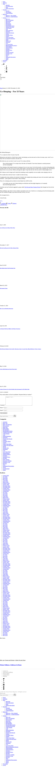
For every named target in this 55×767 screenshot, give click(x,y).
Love (7, 43)
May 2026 (5, 479)
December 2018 (6, 595)
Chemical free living (10, 27)
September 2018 (6, 599)
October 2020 (6, 566)
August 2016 (6, 631)
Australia (7, 10)
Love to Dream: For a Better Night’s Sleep (7, 227)
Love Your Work (9, 44)
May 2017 (5, 619)
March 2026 (5, 482)
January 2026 (6, 484)
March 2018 (5, 606)
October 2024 (6, 504)
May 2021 (5, 557)
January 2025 (6, 500)
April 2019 (5, 589)
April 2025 (5, 496)
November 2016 (6, 627)
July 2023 (5, 523)
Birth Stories (8, 23)
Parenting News (9, 50)
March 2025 (5, 497)
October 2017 (6, 613)
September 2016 (6, 630)
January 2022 (6, 547)
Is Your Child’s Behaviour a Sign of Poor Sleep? (8, 369)
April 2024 (5, 512)
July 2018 (5, 601)
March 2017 (5, 622)
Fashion (7, 34)
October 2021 (6, 550)
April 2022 (5, 543)
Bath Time (8, 22)
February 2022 (6, 545)
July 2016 (5, 632)
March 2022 (5, 544)
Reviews (7, 54)
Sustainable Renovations (11, 57)
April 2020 (5, 574)
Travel (7, 58)
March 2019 (5, 591)
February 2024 (6, 514)
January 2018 (6, 609)
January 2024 (6, 515)
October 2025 (6, 488)
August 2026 (6, 475)
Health (7, 39)
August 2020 (6, 569)
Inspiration (8, 42)
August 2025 (6, 491)
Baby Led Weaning (9, 20)
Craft (7, 29)
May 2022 (5, 541)
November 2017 (6, 612)
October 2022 (6, 535)
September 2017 (6, 614)
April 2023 (5, 527)
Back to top (2, 693)
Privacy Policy (6, 673)
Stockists (4, 9)
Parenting (8, 49)
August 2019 (6, 584)
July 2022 (5, 539)
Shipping (5, 676)
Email (2, 410)
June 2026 (5, 478)
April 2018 (5, 605)
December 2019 (6, 579)
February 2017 (6, 623)
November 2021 (6, 549)
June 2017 (5, 618)
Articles (4, 17)
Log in (4, 61)
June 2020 (5, 571)
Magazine (8, 5)
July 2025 (5, 492)
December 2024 (6, 501)
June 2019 (5, 587)
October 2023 (6, 519)
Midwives (5, 14)
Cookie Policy (6, 674)
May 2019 (5, 588)
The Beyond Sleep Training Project (32, 187)
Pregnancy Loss (9, 53)
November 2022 (6, 534)
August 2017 (6, 615)
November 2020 (6, 565)
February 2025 (6, 499)
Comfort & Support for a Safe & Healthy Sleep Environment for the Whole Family (14, 389)
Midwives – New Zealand (11, 15)
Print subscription (9, 6)
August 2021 (6, 553)
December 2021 (6, 548)
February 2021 (6, 561)
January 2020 (6, 578)
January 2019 (6, 593)
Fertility (7, 36)
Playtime (7, 51)
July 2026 (5, 476)
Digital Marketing (9, 30)
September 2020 (6, 567)
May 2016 (5, 635)
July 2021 (5, 554)
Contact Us (5, 671)
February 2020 (6, 576)
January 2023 (6, 531)
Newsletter (5, 60)
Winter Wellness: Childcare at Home (10, 665)
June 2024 (5, 509)
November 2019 (6, 580)
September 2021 (6, 552)
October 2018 (6, 597)
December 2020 (6, 563)
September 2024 (6, 505)
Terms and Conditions (8, 672)
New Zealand (8, 12)
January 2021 (6, 562)
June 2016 (5, 634)
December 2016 (6, 626)
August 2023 (6, 522)
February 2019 (6, 592)
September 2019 (6, 583)
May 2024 (5, 510)
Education (8, 31)
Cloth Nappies (8, 28)
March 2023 (5, 528)
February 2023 (6, 530)
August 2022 (6, 538)
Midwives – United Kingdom (12, 16)
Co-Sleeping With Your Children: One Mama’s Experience (10, 328)
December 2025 (6, 486)
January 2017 (6, 624)
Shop (4, 4)
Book (7, 7)
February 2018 (6, 608)
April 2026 (5, 480)
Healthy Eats (8, 40)
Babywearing (8, 21)
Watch (7, 59)
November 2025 (6, 487)
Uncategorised (6, 468)
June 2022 (5, 540)
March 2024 (5, 513)
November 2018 (6, 596)
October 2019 (6, 582)
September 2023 (6, 521)
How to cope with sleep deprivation (6, 308)
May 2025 (5, 495)
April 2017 (5, 621)
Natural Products (9, 47)
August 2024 (6, 506)
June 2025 (5, 493)
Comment (2, 405)
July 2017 (5, 617)
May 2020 (5, 573)
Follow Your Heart (9, 37)
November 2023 (6, 518)
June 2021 (5, 556)
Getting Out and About (10, 38)
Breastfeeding (8, 24)
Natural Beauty (9, 46)
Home (4, 1)
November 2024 (6, 502)
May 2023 (5, 526)
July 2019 (5, 586)
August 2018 (6, 600)
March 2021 (5, 560)
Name (2, 407)
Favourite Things (9, 35)
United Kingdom (9, 13)
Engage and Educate (10, 32)
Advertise (5, 2)
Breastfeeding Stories (10, 25)
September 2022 (6, 536)
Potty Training (6, 459)
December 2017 (6, 610)
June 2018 (5, 602)
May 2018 (5, 604)
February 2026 (6, 483)
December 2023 (6, 517)
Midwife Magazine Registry (11, 45)
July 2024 (5, 508)
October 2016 (6, 628)
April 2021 (5, 558)
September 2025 (6, 489)
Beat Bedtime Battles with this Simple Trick (7, 268)
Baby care (8, 19)
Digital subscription (10, 8)
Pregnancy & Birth (9, 52)
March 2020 (5, 575)
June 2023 (5, 525)
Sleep (7, 55)
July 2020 (5, 570)
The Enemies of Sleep (3, 288)
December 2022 (6, 532)
